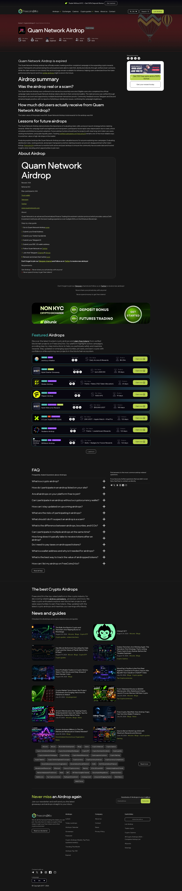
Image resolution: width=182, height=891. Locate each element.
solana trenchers (73, 637)
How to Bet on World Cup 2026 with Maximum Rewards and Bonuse (130, 732)
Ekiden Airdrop (47, 384)
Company (98, 814)
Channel (41, 253)
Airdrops (56, 11)
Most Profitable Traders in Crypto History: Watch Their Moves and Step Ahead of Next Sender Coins (72, 672)
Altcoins (71, 634)
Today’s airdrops (71, 823)
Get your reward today (145, 84)
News (97, 11)
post (48, 257)
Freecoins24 (29, 145)
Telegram (24, 200)
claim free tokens (81, 341)
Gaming (119, 738)
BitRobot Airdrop (48, 443)
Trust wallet (25, 195)
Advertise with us (137, 819)
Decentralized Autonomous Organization (70, 737)
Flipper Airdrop (47, 396)
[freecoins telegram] (111, 485)
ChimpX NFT (122, 631)
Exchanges (67, 11)
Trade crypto (129, 828)
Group (48, 253)
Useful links (129, 814)
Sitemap (128, 848)
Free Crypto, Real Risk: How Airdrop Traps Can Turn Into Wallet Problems (133, 713)
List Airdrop (158, 11)
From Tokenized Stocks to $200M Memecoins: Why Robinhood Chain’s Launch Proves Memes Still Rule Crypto (132, 691)
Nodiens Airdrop (47, 431)
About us (103, 11)
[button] (133, 11)
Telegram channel (45, 261)
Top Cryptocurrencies (124, 678)
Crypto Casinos (122, 659)
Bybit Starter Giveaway (50, 372)
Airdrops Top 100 (72, 851)
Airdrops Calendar (72, 827)
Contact (112, 11)
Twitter (24, 204)
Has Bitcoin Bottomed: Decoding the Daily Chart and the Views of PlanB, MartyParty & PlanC (72, 650)
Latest (68, 819)
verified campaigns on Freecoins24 (73, 134)
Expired (68, 855)
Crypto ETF (84, 634)
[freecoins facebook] (123, 485)
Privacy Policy (100, 831)
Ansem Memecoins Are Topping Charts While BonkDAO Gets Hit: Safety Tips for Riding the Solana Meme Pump (71, 713)
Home (20, 23)
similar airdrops (48, 73)
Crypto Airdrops (29, 23)
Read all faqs (38, 571)
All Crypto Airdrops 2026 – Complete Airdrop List (134, 838)
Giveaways (69, 831)
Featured (69, 836)
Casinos (75, 11)
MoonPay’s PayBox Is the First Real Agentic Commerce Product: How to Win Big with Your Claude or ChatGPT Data (133, 670)
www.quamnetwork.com (30, 208)
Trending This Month (73, 847)
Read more (144, 764)
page (47, 227)
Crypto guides (86, 11)
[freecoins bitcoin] (117, 485)
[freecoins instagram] (120, 485)
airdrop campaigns (57, 599)
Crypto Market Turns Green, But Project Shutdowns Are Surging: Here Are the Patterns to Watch (71, 692)
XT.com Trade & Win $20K (51, 419)
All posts (128, 843)
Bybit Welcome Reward (50, 408)
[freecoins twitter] (114, 485)
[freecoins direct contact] (126, 485)
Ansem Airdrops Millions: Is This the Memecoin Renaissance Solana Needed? (72, 730)
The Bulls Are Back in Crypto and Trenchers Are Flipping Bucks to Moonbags (68, 629)
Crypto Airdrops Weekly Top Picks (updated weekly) (78, 841)
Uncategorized (71, 697)
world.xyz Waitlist (48, 360)
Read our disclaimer (41, 831)
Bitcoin (70, 655)
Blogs (77, 634)
